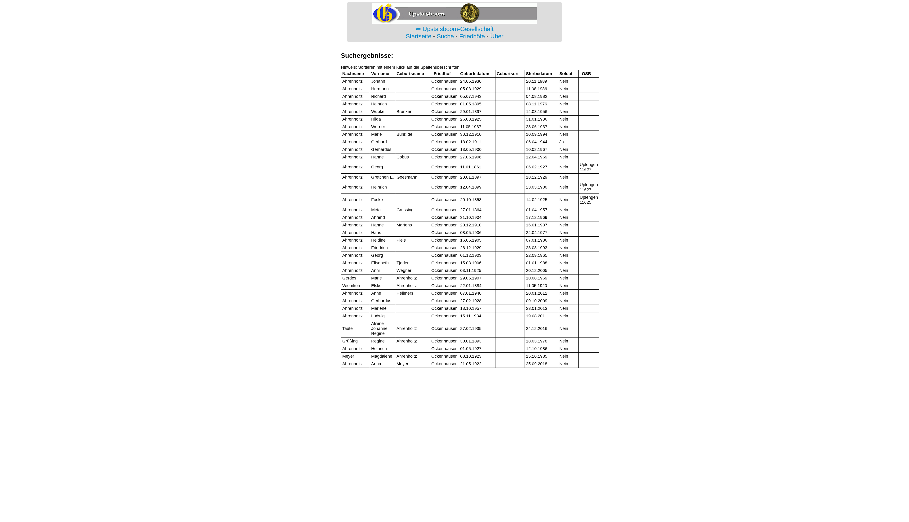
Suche (445, 36)
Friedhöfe (472, 36)
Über (497, 36)
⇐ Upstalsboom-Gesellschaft (455, 28)
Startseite (418, 36)
